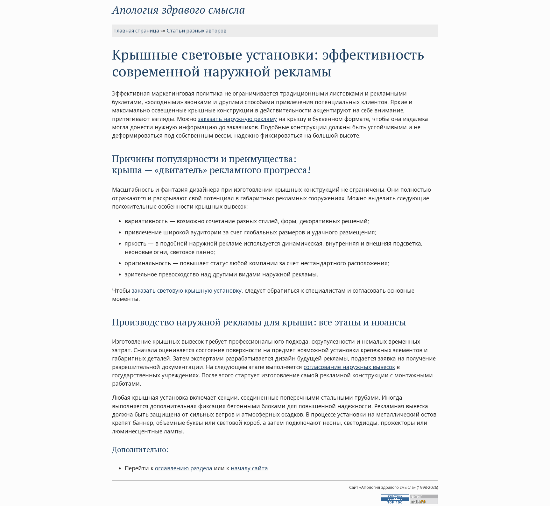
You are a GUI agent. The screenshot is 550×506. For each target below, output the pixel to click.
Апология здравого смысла (178, 9)
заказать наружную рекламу (237, 119)
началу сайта (249, 468)
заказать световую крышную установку (187, 290)
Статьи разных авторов (197, 30)
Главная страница (136, 30)
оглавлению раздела (183, 468)
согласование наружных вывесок (349, 367)
